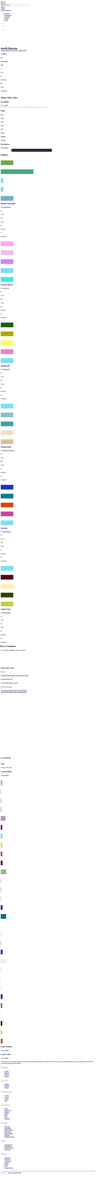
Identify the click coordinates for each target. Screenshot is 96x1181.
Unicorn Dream (7, 285)
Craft (6, 1108)
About (4, 1154)
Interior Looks (8, 1130)
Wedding (7, 1119)
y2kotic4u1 (6, 288)
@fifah (6, 102)
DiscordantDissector (9, 450)
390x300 (3, 692)
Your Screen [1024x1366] (8, 690)
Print (5, 1115)
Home (6, 1113)
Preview (19, 690)
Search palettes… (6, 5)
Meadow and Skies (8, 203)
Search (3, 7)
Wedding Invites (9, 1137)
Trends (6, 18)
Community (8, 15)
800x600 (9, 692)
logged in (11, 650)
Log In (3, 1)
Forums (6, 1095)
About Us (7, 1159)
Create (3, 8)
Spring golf (5, 366)
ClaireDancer (6, 207)
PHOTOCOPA (9, 1148)
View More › (5, 775)
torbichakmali (7, 531)
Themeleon (7, 1146)
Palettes (6, 1073)
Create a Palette (5, 50)
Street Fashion (8, 1133)
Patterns (6, 1074)
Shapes (6, 1076)
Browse (6, 13)
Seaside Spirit (6, 447)
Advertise (7, 1158)
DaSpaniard (6, 369)
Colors (6, 1071)
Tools (6, 20)
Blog (5, 1100)
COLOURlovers (6, 10)
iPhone (25, 690)
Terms (6, 1164)
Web (5, 1117)
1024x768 (16, 692)
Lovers (6, 1099)
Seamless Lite (8, 1145)
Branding (7, 1127)
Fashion (6, 1112)
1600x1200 (23, 692)
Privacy (6, 1163)
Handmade (7, 1128)
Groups (6, 1097)
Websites (7, 1135)
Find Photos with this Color (18, 50)
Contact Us (7, 1161)
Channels (7, 17)
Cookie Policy (8, 1168)
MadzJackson (7, 612)
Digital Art (7, 1110)
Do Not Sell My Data (14, 1173)
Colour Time (6, 609)
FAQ (6, 1166)
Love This (4, 91)
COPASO (7, 1150)
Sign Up (3, 3)
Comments (3, 79)
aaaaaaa (4, 528)
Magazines (7, 1132)
